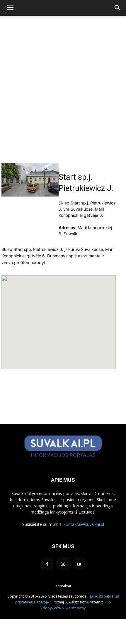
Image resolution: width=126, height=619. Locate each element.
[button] (10, 8)
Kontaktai (63, 585)
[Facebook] (47, 564)
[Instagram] (63, 564)
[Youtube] (79, 564)
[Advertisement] (63, 96)
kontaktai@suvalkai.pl (84, 524)
